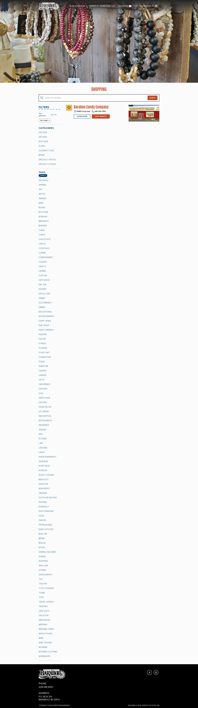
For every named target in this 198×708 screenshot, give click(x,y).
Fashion (43, 334)
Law (41, 443)
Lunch (42, 452)
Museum (43, 470)
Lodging (43, 448)
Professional (45, 525)
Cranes (42, 271)
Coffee (42, 253)
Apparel (43, 185)
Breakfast (44, 221)
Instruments (45, 420)
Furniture (43, 366)
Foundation (45, 357)
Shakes (42, 556)
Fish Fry (42, 339)
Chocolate (45, 239)
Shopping (43, 561)
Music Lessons (46, 475)
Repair (42, 155)
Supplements (45, 575)
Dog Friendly (45, 303)
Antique (43, 132)
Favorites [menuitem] (123, 6)
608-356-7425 (100, 111)
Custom (43, 275)
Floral (42, 146)
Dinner (42, 298)
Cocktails (44, 248)
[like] (69, 108)
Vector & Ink (154, 705)
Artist (42, 194)
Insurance (44, 425)
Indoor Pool (45, 416)
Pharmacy (44, 507)
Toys (41, 597)
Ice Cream (44, 411)
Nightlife (43, 484)
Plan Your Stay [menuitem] (77, 6)
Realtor (43, 534)
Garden (42, 375)
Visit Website (101, 116)
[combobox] (43, 175)
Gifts (41, 380)
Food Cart (44, 352)
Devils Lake (44, 294)
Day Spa (42, 284)
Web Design (44, 620)
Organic (43, 493)
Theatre (43, 584)
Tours (42, 593)
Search (152, 98)
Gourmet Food (46, 150)
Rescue (42, 543)
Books (42, 207)
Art (40, 189)
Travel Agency (46, 602)
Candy (42, 235)
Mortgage (44, 466)
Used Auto (44, 611)
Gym (41, 393)
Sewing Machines (47, 552)
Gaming (43, 371)
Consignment (46, 257)
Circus (42, 244)
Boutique (43, 141)
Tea (40, 579)
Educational (45, 312)
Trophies (43, 606)
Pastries (43, 502)
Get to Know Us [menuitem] (143, 6)
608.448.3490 (46, 686)
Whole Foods (45, 633)
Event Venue (45, 321)
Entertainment (46, 316)
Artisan (43, 137)
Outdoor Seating (48, 498)
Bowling (43, 217)
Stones (42, 570)
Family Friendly (46, 330)
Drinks (42, 307)
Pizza (41, 516)
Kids (41, 434)
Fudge (42, 362)
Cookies (43, 262)
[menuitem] (156, 6)
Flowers (43, 348)
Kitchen (42, 439)
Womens (43, 647)
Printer (42, 520)
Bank (41, 203)
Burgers (43, 226)
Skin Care (43, 566)
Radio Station (46, 529)
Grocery (43, 389)
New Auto (44, 479)
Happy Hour (44, 398)
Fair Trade (44, 325)
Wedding (43, 624)
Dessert (43, 289)
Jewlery (43, 430)
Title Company (46, 588)
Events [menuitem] (92, 6)
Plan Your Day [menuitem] (108, 6)
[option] (50, 132)
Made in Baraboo (47, 457)
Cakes (42, 230)
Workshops (44, 656)
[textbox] (43, 175)
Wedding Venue (46, 629)
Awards (43, 198)
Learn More (82, 116)
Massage (43, 461)
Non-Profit (44, 488)
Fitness (42, 343)
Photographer (46, 511)
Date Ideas (44, 280)
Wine (41, 638)
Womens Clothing (48, 652)
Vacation (43, 615)
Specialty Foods (47, 164)
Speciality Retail (47, 160)
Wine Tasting (45, 643)
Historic (43, 402)
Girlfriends (44, 384)
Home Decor (45, 407)
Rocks (42, 547)
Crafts (42, 266)
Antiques (43, 180)
